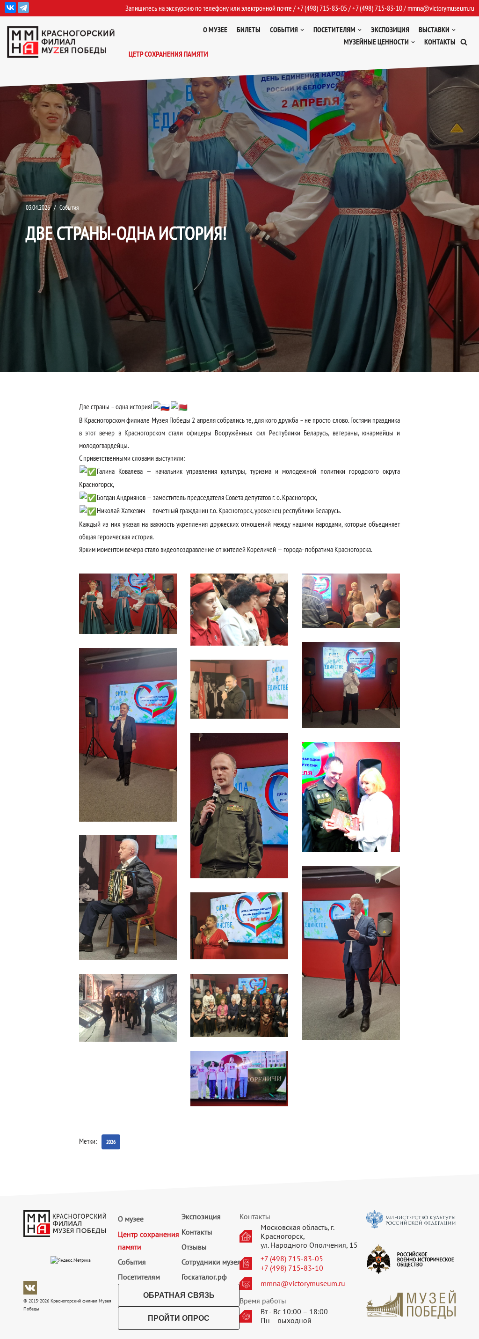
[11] (239, 925)
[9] (128, 897)
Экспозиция (390, 29)
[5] (128, 735)
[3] (351, 601)
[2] (239, 610)
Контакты (440, 41)
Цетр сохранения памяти (168, 54)
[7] (239, 806)
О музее (215, 29)
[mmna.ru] (61, 42)
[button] (463, 41)
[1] (128, 604)
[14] (239, 1078)
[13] (128, 1008)
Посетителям (139, 1276)
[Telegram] (23, 7)
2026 (111, 1141)
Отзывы (194, 1246)
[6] (239, 689)
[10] (351, 953)
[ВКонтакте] (10, 7)
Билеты (249, 29)
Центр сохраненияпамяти (148, 1240)
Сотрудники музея (211, 1261)
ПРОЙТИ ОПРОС (179, 1318)
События (69, 207)
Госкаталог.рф (204, 1276)
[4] (351, 685)
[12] (239, 1005)
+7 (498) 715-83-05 (292, 1258)
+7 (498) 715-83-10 (292, 1268)
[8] (351, 797)
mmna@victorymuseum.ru (440, 8)
